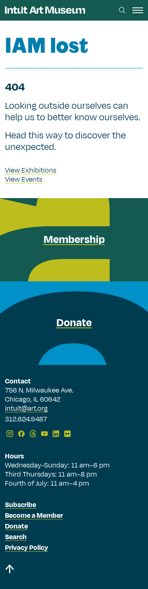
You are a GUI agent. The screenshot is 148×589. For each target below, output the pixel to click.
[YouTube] (44, 433)
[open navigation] (137, 10)
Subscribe (20, 505)
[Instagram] (10, 433)
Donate (16, 526)
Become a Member (34, 516)
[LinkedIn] (56, 433)
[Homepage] (45, 10)
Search (16, 537)
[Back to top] (74, 570)
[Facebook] (21, 433)
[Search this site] (122, 10)
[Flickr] (67, 433)
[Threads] (33, 433)
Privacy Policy (26, 548)
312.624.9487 (26, 419)
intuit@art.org (26, 409)
